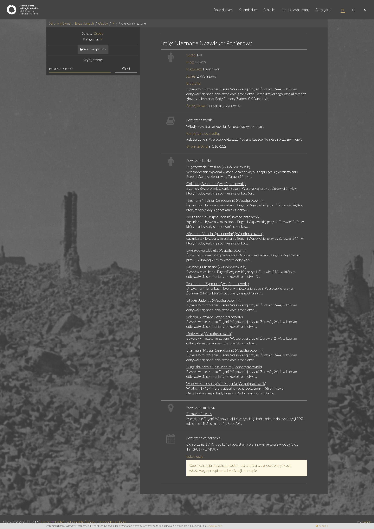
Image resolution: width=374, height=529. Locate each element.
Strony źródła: (197, 146)
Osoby (103, 23)
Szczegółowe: (196, 105)
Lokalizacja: (195, 456)
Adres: (191, 76)
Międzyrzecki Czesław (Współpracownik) (218, 167)
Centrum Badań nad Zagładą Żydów (68, 522)
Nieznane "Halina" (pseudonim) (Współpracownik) (225, 200)
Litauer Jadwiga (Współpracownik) (213, 300)
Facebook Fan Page (111, 522)
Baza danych (223, 9)
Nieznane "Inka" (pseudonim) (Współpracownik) (223, 217)
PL (343, 10)
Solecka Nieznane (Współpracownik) (214, 317)
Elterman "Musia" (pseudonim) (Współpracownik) (224, 350)
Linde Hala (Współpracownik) (209, 333)
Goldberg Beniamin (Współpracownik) (216, 183)
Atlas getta (323, 9)
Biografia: (193, 83)
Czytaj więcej (215, 525)
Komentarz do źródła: (203, 133)
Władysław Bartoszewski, (224, 126)
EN (352, 10)
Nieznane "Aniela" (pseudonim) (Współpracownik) (224, 233)
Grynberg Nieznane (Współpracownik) (216, 267)
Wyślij (126, 68)
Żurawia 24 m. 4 (199, 414)
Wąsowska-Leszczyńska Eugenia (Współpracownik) (226, 383)
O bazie (269, 9)
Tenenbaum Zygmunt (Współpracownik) (217, 283)
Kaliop (366, 522)
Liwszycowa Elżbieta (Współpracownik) (216, 250)
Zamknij (323, 525)
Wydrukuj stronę (94, 49)
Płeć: (190, 62)
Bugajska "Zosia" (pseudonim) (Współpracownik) (224, 367)
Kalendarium (248, 9)
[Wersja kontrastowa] (365, 10)
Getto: (191, 55)
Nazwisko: (194, 69)
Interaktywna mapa (295, 9)
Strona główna (60, 23)
